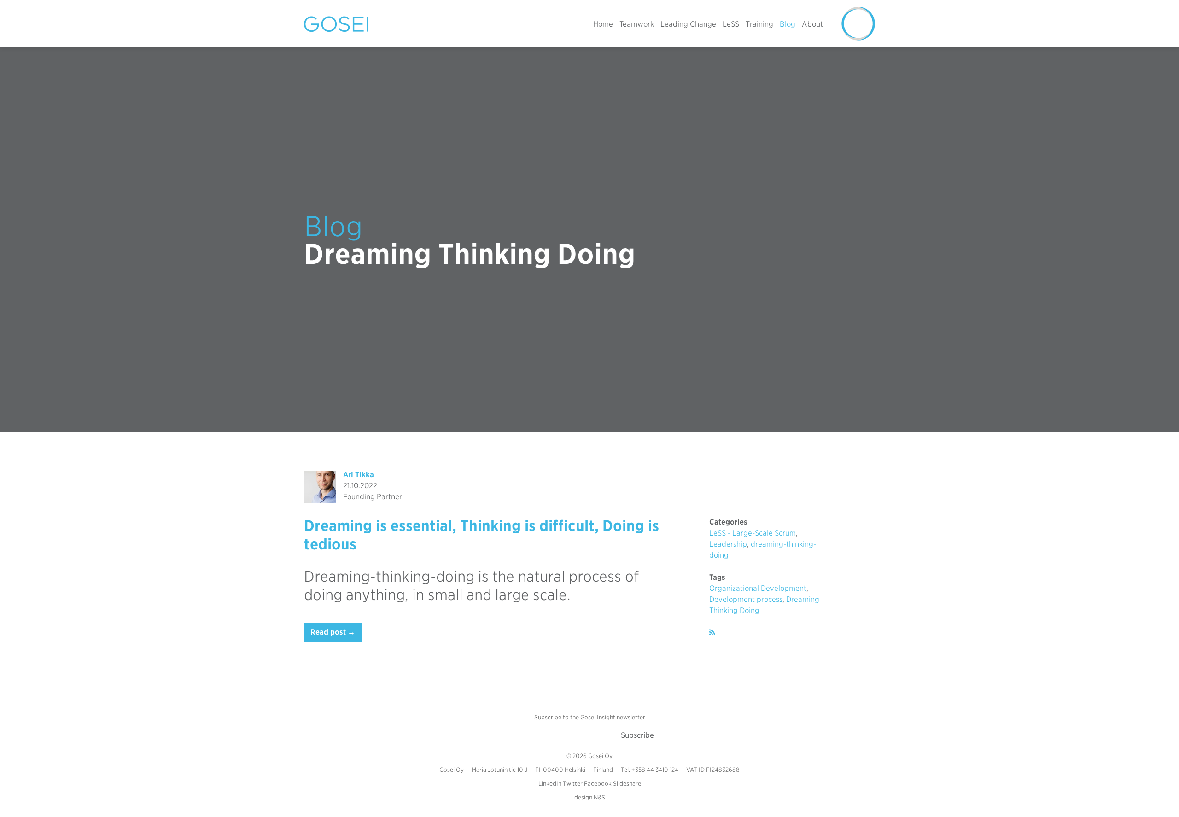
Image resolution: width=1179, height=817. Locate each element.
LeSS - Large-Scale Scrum (752, 533)
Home (603, 24)
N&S (599, 797)
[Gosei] (336, 24)
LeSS (731, 24)
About (812, 24)
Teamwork (636, 24)
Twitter (573, 783)
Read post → (332, 632)
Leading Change (688, 24)
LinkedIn (549, 783)
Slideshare (627, 783)
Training (759, 24)
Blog (787, 24)
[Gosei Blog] (712, 632)
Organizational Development (757, 588)
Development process (745, 599)
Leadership (728, 544)
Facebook (598, 783)
